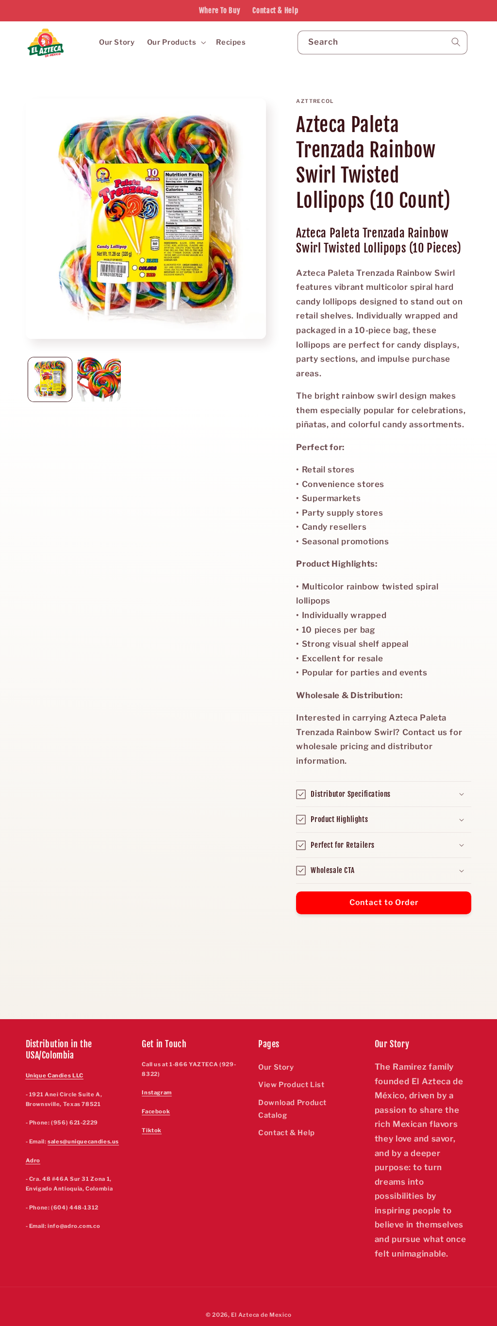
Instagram (157, 1092)
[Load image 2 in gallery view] (99, 379)
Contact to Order (384, 902)
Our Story (276, 1067)
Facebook (156, 1111)
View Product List (291, 1084)
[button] (175, 42)
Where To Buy (220, 10)
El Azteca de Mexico (261, 1314)
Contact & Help (275, 10)
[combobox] (382, 42)
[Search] (456, 42)
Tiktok (152, 1130)
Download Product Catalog (292, 1109)
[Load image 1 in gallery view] (50, 379)
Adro (33, 1160)
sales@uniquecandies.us (83, 1141)
